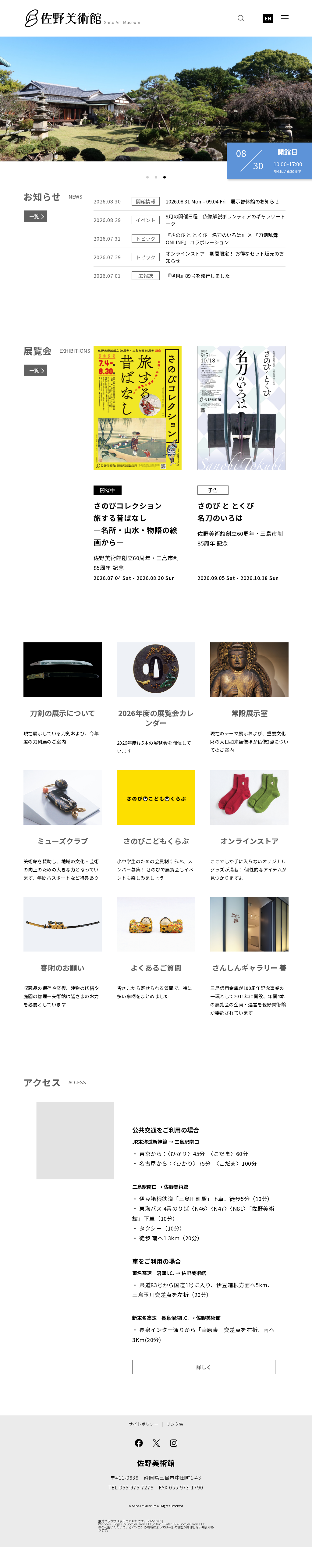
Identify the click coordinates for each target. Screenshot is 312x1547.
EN (268, 18)
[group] (156, 99)
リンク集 (174, 1424)
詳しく (203, 1367)
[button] (147, 177)
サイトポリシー (143, 1424)
